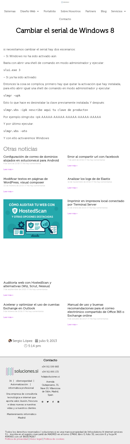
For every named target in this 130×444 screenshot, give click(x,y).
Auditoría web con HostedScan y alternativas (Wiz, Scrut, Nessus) (27, 284)
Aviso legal (36, 439)
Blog (103, 11)
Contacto (65, 19)
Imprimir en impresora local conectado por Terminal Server (96, 203)
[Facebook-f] (53, 402)
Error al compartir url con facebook (93, 157)
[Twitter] (48, 402)
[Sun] (42, 402)
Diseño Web (27, 11)
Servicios (116, 11)
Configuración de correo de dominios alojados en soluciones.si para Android (31, 158)
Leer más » (8, 169)
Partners (90, 11)
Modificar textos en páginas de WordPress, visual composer (25, 180)
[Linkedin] (58, 402)
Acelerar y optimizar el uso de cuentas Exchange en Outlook (31, 306)
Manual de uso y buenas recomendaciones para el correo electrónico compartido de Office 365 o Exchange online (96, 310)
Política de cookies (54, 439)
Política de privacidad (17, 439)
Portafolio (50, 11)
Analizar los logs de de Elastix (89, 179)
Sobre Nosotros (71, 11)
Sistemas (10, 11)
